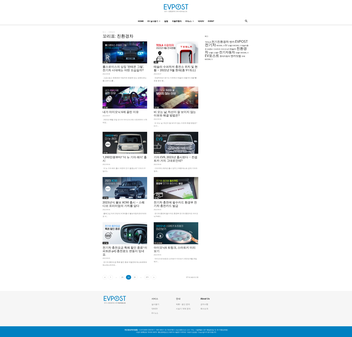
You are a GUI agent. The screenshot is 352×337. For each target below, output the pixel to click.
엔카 (232, 41)
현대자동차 (225, 56)
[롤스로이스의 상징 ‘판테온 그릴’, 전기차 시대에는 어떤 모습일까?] (125, 52)
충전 (156, 62)
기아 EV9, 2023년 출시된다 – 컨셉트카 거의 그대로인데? (175, 159)
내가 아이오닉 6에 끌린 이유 (121, 112)
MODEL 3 (220, 45)
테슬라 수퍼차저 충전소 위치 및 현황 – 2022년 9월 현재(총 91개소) (176, 68)
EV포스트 (212, 55)
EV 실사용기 (153, 21)
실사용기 (155, 304)
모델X (238, 52)
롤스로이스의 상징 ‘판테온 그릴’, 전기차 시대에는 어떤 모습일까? (123, 68)
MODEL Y (237, 45)
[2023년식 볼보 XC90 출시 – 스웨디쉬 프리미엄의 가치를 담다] (125, 188)
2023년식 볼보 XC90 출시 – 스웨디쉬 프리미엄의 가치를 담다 (124, 204)
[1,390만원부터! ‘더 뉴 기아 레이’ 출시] (125, 143)
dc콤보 (210, 49)
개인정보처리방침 (131, 330)
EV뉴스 (188, 21)
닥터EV (201, 21)
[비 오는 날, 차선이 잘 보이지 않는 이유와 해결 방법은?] (176, 98)
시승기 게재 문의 (183, 308)
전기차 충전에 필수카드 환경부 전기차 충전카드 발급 (175, 204)
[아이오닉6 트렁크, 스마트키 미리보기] (176, 233)
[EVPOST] (176, 9)
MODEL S (209, 59)
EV (226, 45)
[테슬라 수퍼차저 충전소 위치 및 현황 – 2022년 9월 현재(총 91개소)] (176, 52)
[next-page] (154, 277)
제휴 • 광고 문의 (183, 304)
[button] (246, 21)
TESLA (208, 42)
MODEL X (244, 52)
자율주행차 (177, 21)
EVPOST (241, 41)
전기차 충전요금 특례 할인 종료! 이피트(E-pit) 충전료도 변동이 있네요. (125, 251)
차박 (243, 56)
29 (122, 277)
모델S (211, 52)
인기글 (105, 62)
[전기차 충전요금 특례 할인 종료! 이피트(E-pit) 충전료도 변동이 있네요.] (125, 233)
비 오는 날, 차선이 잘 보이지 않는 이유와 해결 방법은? (175, 113)
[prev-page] (105, 277)
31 (135, 277)
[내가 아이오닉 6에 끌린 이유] (125, 98)
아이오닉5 (225, 49)
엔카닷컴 (236, 56)
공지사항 (204, 304)
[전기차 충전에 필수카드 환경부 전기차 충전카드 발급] (176, 188)
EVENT (211, 21)
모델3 (230, 45)
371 (147, 277)
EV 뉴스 (155, 313)
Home (141, 21)
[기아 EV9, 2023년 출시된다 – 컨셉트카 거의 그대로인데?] (176, 143)
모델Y (216, 52)
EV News (157, 153)
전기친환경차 (220, 42)
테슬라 (233, 49)
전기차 (210, 44)
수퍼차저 (216, 49)
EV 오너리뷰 (158, 243)
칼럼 (166, 21)
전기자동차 (227, 52)
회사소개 (204, 308)
